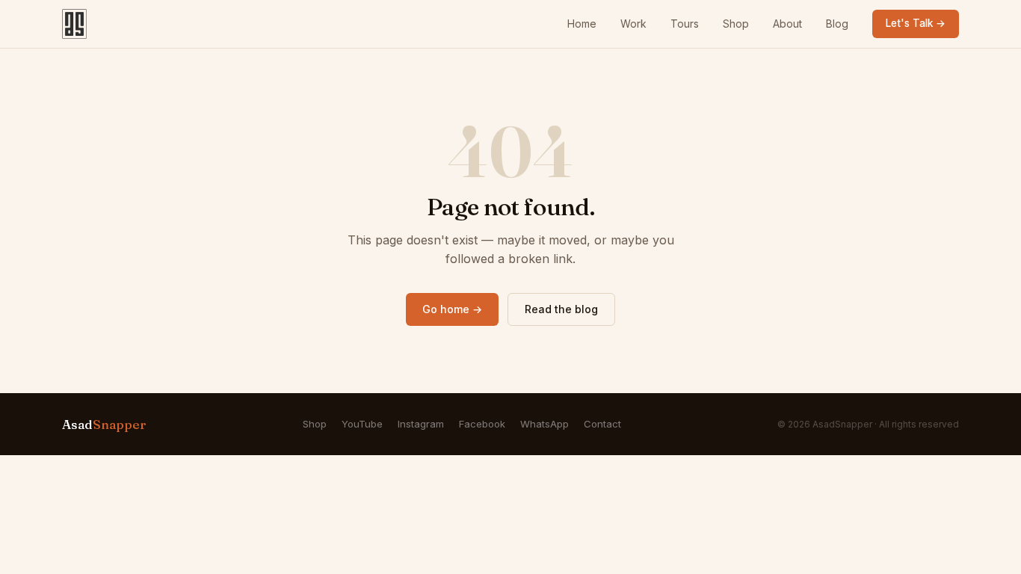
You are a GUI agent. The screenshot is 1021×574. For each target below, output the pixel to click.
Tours (684, 23)
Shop (736, 23)
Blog (837, 23)
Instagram (421, 424)
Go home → (452, 309)
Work (633, 23)
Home (581, 23)
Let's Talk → (916, 23)
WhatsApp (544, 424)
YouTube (362, 424)
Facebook (482, 424)
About (787, 23)
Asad (104, 424)
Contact (602, 424)
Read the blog (561, 309)
